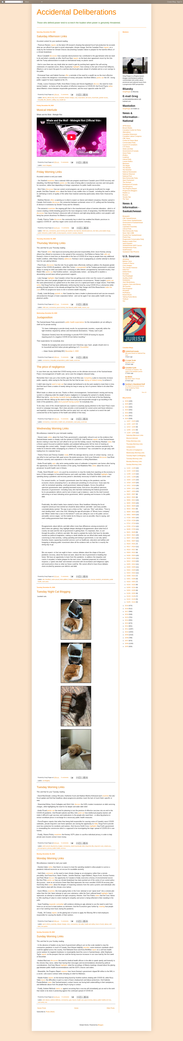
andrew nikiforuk (55, 1000)
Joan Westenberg (129, 282)
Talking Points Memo (130, 297)
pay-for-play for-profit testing (60, 397)
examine (105, 796)
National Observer (129, 174)
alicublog (126, 259)
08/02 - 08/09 (131, 515)
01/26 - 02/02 (131, 593)
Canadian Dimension (130, 134)
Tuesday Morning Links (50, 787)
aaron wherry (46, 924)
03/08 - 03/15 (131, 576)
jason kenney (61, 231)
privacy (49, 848)
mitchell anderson (87, 231)
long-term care (85, 579)
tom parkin (44, 926)
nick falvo (96, 231)
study (66, 455)
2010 (127, 632)
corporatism (81, 97)
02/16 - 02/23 (131, 584)
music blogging (46, 165)
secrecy (63, 848)
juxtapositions (61, 360)
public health (52, 233)
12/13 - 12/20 (131, 427)
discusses (53, 56)
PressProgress (128, 186)
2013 (127, 623)
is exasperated (80, 267)
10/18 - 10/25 (131, 483)
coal (76, 97)
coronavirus (52, 231)
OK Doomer (127, 286)
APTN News (127, 126)
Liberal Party (127, 159)
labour (106, 924)
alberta (44, 97)
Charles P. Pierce (128, 263)
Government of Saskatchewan (133, 222)
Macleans (126, 163)
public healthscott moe (104, 1000)
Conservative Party (129, 143)
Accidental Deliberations (76, 12)
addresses (68, 259)
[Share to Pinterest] (87, 94)
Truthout (125, 299)
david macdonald (76, 846)
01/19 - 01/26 (131, 596)
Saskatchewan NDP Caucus (132, 245)
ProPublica (126, 293)
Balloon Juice (127, 261)
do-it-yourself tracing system (69, 402)
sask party (77, 422)
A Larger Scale (130, 360)
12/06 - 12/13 (131, 430)
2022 (127, 413)
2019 (127, 606)
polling (54, 99)
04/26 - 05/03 (131, 555)
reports (53, 45)
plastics (49, 99)
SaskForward (127, 250)
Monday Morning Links (50, 858)
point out (81, 813)
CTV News (126, 147)
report (94, 950)
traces (43, 980)
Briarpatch (126, 216)
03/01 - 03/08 (131, 579)
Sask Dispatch (127, 243)
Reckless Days (130, 362)
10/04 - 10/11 (131, 488)
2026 (127, 401)
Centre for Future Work (130, 140)
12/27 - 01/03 (131, 421)
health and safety (90, 924)
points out (100, 78)
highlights (76, 67)
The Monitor (127, 168)
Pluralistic (126, 290)
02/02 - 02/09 (131, 590)
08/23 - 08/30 (131, 506)
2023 (127, 410)
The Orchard (127, 182)
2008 (127, 638)
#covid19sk (84, 347)
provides (86, 947)
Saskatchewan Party (129, 247)
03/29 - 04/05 (131, 567)
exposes (64, 971)
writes (110, 86)
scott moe (77, 360)
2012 (127, 626)
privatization (69, 422)
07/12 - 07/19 (131, 523)
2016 (127, 614)
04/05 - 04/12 (131, 564)
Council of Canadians (130, 145)
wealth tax (63, 99)
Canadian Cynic (130, 368)
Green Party (127, 153)
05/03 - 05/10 (131, 552)
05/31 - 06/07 (131, 541)
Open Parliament (128, 180)
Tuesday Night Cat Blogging (53, 591)
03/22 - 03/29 (131, 570)
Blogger (100, 1025)
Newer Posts (41, 1008)
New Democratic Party (130, 178)
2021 (127, 416)
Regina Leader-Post (129, 241)
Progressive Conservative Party (133, 239)
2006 (127, 643)
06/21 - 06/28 (131, 532)
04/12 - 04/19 (131, 561)
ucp (58, 99)
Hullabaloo (126, 280)
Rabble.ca (126, 193)
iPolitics (125, 155)
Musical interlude (47, 109)
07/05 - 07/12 (131, 526)
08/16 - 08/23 (131, 509)
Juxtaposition (45, 317)
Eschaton (126, 274)
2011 (127, 629)
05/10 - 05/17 (131, 550)
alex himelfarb (46, 579)
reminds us (59, 293)
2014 (127, 620)
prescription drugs (104, 231)
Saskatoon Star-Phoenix (131, 252)
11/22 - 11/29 (131, 468)
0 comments (64, 94)
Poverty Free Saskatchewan (132, 235)
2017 (127, 611)
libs (45, 99)
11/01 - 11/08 (131, 477)
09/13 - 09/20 (131, 497)
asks (54, 463)
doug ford (88, 846)
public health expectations (74, 322)
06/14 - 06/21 (131, 535)
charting (102, 906)
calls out (107, 254)
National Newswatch (130, 172)
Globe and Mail (128, 149)
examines (50, 181)
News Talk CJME (128, 233)
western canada (72, 233)
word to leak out (57, 384)
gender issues (103, 97)
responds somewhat (56, 904)
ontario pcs (107, 846)
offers (52, 200)
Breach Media (127, 128)
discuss (96, 84)
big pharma (54, 846)
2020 (127, 418)
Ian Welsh (128, 377)
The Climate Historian (130, 268)
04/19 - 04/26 (131, 558)
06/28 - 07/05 (131, 529)
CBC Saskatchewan (129, 218)
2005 (127, 646)
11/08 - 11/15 (131, 474)
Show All (144, 392)
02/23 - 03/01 (131, 581)
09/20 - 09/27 (131, 494)
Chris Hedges (127, 265)
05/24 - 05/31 (131, 544)
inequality (40, 99)
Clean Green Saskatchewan (132, 220)
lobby (96, 824)
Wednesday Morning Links (53, 428)
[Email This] (77, 94)
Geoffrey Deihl (127, 278)
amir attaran (46, 1000)
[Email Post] (71, 94)
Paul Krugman (127, 288)
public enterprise (43, 233)
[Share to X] (82, 94)
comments (49, 873)
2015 (127, 617)
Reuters (125, 195)
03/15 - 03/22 (131, 573)
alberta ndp (50, 97)
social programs (61, 233)
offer (66, 75)
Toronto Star (127, 197)
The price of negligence (51, 366)
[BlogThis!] (79, 94)
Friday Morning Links (49, 171)
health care (61, 422)
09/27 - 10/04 (131, 491)
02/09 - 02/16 (131, 587)
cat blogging (46, 780)
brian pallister (64, 579)
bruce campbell (59, 97)
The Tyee (126, 199)
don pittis (81, 924)
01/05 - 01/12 (131, 602)
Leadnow (126, 157)
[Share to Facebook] (84, 94)
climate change (69, 97)
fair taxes (88, 97)
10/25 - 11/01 (131, 480)
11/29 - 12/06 (131, 433)
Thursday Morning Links (51, 243)
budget (70, 579)
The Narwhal (127, 170)
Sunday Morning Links (50, 936)
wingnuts (80, 233)
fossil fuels (95, 97)
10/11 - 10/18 (131, 485)
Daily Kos (126, 270)
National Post (127, 176)
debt (83, 846)
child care (45, 231)
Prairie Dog (126, 237)
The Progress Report (130, 188)
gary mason (72, 1000)
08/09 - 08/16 (131, 512)
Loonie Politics (128, 161)
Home (76, 1008)
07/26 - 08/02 (131, 518)
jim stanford (69, 231)
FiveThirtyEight (128, 276)
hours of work (100, 924)
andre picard (55, 579)
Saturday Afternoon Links (52, 36)
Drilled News (127, 272)
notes (110, 442)
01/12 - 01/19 (131, 599)
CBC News (126, 138)
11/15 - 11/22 (131, 471)
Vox (124, 301)
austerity (53, 924)
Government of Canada (130, 151)
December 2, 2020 (72, 351)
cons (68, 924)
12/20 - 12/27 (131, 424)
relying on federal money (93, 380)
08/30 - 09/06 (131, 503)
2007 (127, 641)
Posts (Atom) (50, 1012)
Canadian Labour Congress (132, 136)
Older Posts (111, 1008)
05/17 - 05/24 (131, 547)
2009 (127, 635)
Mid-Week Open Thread (132, 378)
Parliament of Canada (130, 184)
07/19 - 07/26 (131, 520)
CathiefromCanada (132, 351)
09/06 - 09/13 (131, 500)
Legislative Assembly (130, 227)
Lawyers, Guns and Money (132, 284)
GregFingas (127, 92)
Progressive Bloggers (130, 191)
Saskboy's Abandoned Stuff (135, 384)
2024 (127, 407)
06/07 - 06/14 (131, 538)
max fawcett (77, 231)
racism (84, 307)
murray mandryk (96, 579)
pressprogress (42, 848)
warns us (59, 988)
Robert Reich (127, 295)
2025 (127, 404)
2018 (127, 609)
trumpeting (88, 378)
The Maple (126, 166)
